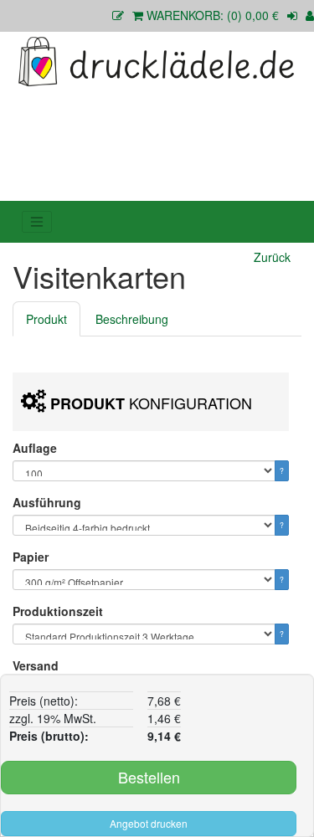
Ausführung (47, 502)
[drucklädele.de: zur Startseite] (157, 61)
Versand (36, 665)
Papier (31, 556)
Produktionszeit (58, 611)
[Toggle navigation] (37, 222)
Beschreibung (131, 319)
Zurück (272, 257)
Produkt (46, 319)
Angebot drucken (149, 823)
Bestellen (149, 777)
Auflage (35, 447)
